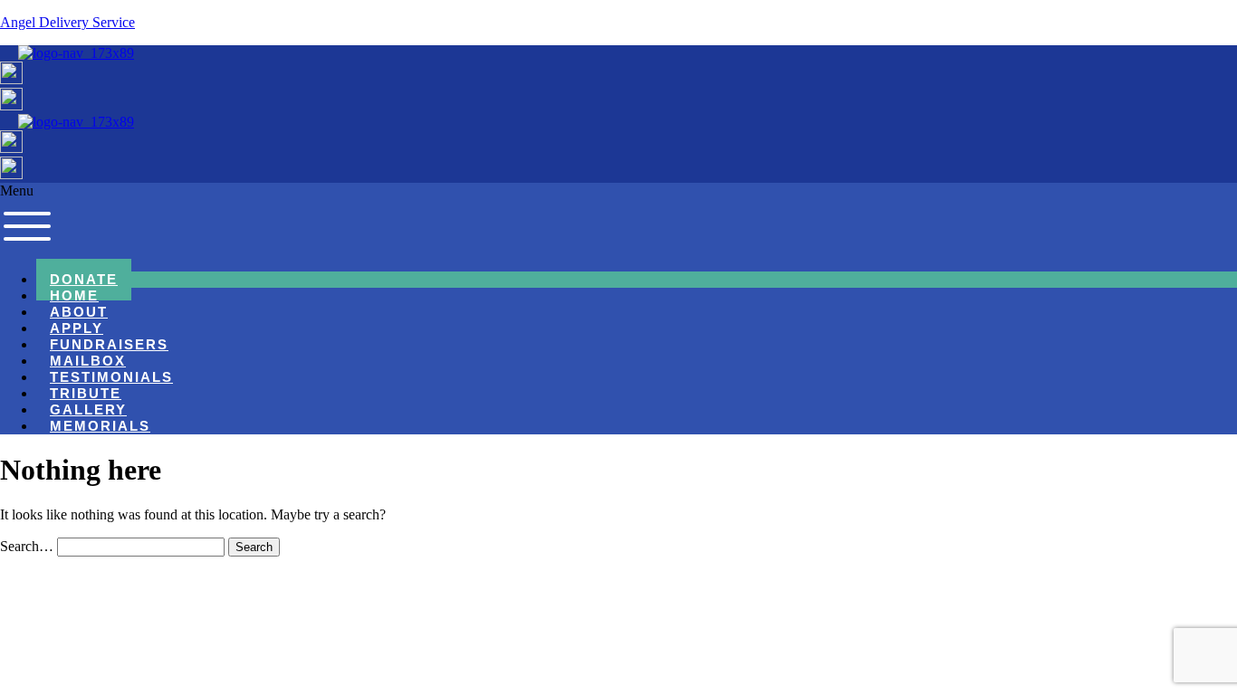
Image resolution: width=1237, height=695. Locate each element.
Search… (26, 546)
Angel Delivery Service (67, 22)
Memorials (100, 426)
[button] (618, 220)
